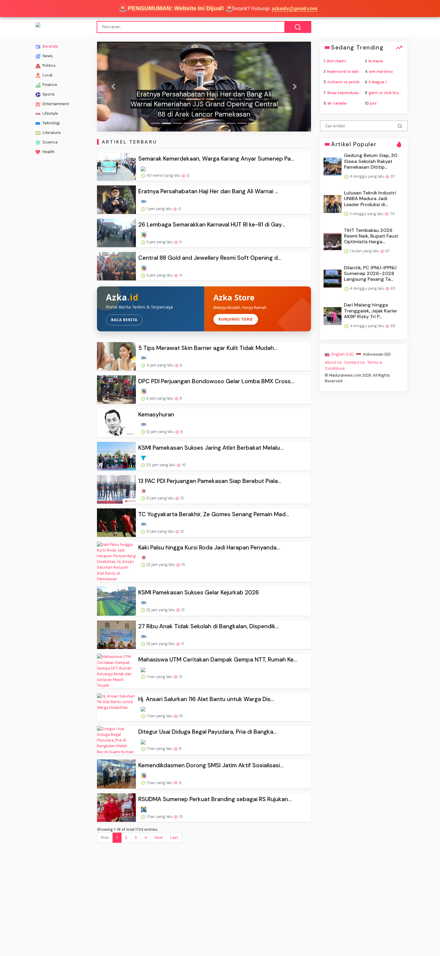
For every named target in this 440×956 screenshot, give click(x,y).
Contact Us (354, 362)
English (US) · (343, 354)
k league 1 (377, 81)
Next (158, 837)
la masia (375, 61)
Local (47, 75)
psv (373, 102)
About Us (333, 362)
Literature (51, 132)
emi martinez (381, 71)
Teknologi (51, 123)
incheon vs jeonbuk (345, 81)
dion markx (336, 61)
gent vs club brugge (387, 92)
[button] (113, 87)
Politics (49, 65)
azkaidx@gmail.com (294, 8)
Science (50, 142)
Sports (48, 94)
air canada (336, 102)
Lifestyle (50, 113)
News (47, 55)
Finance (49, 84)
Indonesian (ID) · (377, 354)
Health (48, 151)
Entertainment (55, 103)
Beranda (50, 46)
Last (174, 837)
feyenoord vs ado (343, 71)
